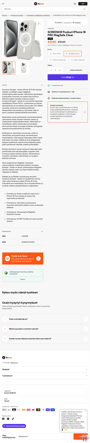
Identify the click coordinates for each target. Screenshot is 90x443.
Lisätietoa (22, 283)
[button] (3, 3)
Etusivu (4, 15)
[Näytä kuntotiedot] (83, 118)
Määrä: (49, 72)
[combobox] (44, 9)
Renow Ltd (14, 367)
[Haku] (83, 9)
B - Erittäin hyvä (73, 54)
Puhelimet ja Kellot (17, 15)
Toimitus (65, 45)
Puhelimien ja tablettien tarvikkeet (38, 15)
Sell (81, 4)
